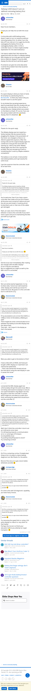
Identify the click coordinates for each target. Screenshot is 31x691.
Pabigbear (6, 553)
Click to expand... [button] (15, 194)
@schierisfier (5, 98)
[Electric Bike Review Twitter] (13, 679)
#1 (29, 24)
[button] (2, 2)
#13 (29, 503)
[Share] (27, 24)
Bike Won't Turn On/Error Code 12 (16, 551)
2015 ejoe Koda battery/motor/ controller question (15, 576)
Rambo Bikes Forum (14, 560)
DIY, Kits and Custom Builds (16, 578)
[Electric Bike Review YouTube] (2, 679)
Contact (12, 675)
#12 (29, 473)
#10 (29, 410)
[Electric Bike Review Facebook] (6, 679)
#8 (29, 343)
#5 (29, 242)
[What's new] (27, 4)
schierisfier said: (6, 180)
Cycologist (6, 569)
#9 (29, 383)
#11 (29, 450)
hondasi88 (6, 578)
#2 (29, 91)
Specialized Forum (14, 569)
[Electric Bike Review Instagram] (9, 679)
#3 (29, 125)
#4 (29, 177)
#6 (29, 281)
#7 (29, 302)
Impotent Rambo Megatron (14, 558)
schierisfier (6, 14)
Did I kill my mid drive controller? (16, 544)
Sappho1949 (7, 546)
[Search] (30, 4)
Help (2, 675)
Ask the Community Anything (18, 546)
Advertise (18, 675)
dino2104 (6, 560)
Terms (6, 675)
